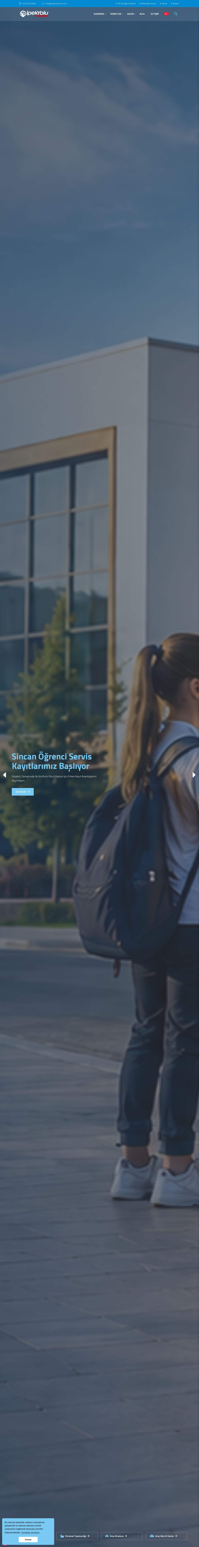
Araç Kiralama (117, 1536)
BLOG (142, 13)
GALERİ (130, 13)
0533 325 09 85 (29, 3)
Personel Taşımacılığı (75, 1536)
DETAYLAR (21, 791)
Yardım (164, 3)
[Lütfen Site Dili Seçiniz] (166, 14)
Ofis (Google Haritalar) (126, 3)
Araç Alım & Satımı (164, 1536)
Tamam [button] (28, 1539)
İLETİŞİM (155, 13)
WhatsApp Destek (148, 3)
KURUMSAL (99, 13)
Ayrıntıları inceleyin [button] (30, 1532)
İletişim (175, 3)
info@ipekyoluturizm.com (56, 3)
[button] (194, 773)
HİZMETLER (115, 13)
